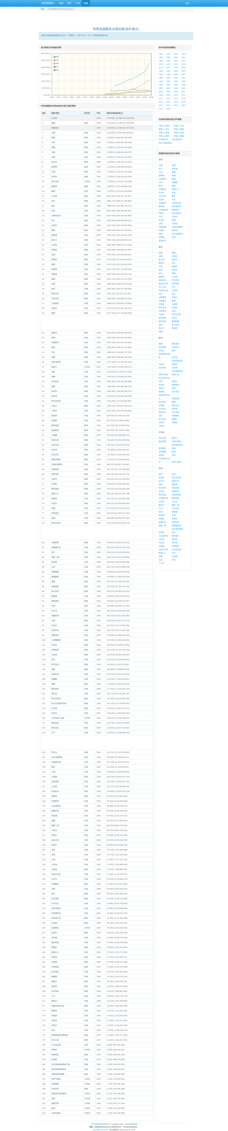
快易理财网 (47, 3)
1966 (176, 57)
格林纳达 (175, 385)
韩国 (173, 175)
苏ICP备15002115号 (100, 1130)
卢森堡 (161, 304)
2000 (161, 88)
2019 (183, 102)
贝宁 (160, 508)
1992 (161, 81)
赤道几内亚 (163, 549)
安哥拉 (161, 477)
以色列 (174, 217)
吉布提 (161, 501)
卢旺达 (161, 539)
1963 (183, 54)
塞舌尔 (161, 505)
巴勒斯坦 (162, 203)
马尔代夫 (162, 196)
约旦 (173, 199)
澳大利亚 (162, 438)
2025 (168, 109)
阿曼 (173, 220)
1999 (183, 85)
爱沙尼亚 (175, 325)
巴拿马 (161, 422)
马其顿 (174, 304)
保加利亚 (162, 280)
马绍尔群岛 (176, 441)
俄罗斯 (161, 277)
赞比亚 (174, 539)
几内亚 (174, 501)
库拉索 (174, 409)
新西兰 (174, 438)
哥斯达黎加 (163, 374)
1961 (168, 54)
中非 (173, 553)
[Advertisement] (116, 18)
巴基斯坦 (162, 189)
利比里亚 (162, 488)
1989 (168, 78)
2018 (176, 102)
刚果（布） (163, 525)
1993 (168, 81)
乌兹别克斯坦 (177, 227)
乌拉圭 (161, 364)
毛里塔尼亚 (163, 498)
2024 (161, 109)
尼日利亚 (175, 508)
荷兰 (160, 294)
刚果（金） (176, 505)
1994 (176, 81)
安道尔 (174, 297)
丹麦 (173, 311)
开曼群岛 (175, 416)
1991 (183, 78)
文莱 (160, 223)
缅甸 (173, 186)
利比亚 (161, 491)
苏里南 (161, 405)
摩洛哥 (161, 515)
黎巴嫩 (161, 206)
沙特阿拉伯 (176, 203)
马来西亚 (162, 179)
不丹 (160, 217)
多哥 (160, 512)
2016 (161, 102)
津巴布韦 (175, 522)
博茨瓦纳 (162, 495)
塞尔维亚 (162, 318)
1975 (183, 64)
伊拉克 (174, 230)
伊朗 (160, 234)
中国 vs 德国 (179, 129)
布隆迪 (161, 519)
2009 (168, 95)
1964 (161, 57)
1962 (176, 54)
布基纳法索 (176, 495)
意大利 (161, 260)
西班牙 (174, 260)
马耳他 (174, 290)
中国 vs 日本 (179, 126)
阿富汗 (161, 213)
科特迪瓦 (175, 546)
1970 (176, 61)
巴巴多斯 (175, 412)
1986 (176, 74)
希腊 (173, 273)
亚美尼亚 (162, 241)
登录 (187, 3)
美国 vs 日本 (164, 129)
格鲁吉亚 (175, 210)
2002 (176, 88)
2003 (183, 88)
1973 (168, 64)
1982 (176, 71)
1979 (183, 68)
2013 (168, 98)
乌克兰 (174, 318)
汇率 (78, 3)
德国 (173, 253)
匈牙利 (174, 270)
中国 (160, 165)
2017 (168, 102)
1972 (161, 64)
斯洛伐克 (162, 321)
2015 (183, 98)
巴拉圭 (161, 350)
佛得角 (174, 484)
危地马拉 (162, 412)
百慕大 (174, 381)
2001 (168, 88)
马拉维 (174, 556)
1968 (161, 61)
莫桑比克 (162, 522)
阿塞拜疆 (162, 227)
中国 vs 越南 (164, 136)
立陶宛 (174, 308)
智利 (173, 350)
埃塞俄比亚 (176, 525)
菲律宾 (161, 175)
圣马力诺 (162, 287)
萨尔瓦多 (162, 419)
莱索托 (174, 519)
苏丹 (173, 560)
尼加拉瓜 (175, 347)
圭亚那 (174, 368)
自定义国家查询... (166, 143)
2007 (183, 92)
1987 (183, 74)
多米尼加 (162, 402)
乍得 (173, 515)
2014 (176, 98)
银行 (69, 3)
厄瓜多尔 (162, 409)
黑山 (173, 294)
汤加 (173, 455)
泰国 (173, 172)
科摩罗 (161, 532)
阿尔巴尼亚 (176, 314)
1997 (168, 85)
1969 (168, 61)
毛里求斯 (175, 488)
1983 (183, 71)
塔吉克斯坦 (176, 213)
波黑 (160, 325)
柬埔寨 (174, 182)
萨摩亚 (161, 455)
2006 (176, 92)
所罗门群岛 (176, 462)
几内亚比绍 (176, 549)
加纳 (160, 484)
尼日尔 (161, 481)
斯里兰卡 (175, 189)
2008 (161, 95)
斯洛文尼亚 (163, 284)
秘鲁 (173, 402)
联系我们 (106, 1124)
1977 (168, 68)
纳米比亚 (175, 481)
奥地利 (174, 266)
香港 (173, 165)
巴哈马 (161, 426)
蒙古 (173, 196)
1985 (168, 74)
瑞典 (160, 331)
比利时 (174, 256)
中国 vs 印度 (179, 133)
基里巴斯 (162, 441)
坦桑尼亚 (175, 491)
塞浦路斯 (175, 321)
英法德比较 (177, 139)
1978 (176, 68)
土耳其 (174, 277)
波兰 (160, 273)
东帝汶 (161, 220)
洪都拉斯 (175, 398)
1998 (176, 85)
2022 (176, 105)
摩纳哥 (174, 328)
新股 (61, 3)
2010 (176, 95)
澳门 (160, 169)
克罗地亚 (175, 284)
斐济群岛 (162, 448)
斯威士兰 (162, 553)
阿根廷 (174, 422)
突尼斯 (161, 546)
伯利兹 (161, 385)
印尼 (160, 182)
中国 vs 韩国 (179, 136)
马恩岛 (161, 314)
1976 (161, 68)
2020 (161, 105)
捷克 (160, 270)
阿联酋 (161, 237)
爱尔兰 (161, 328)
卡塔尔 (174, 223)
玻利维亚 (175, 344)
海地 (173, 388)
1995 (183, 81)
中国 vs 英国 (164, 133)
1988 (161, 78)
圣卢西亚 (175, 392)
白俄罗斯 (162, 297)
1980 (161, 71)
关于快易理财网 (96, 1124)
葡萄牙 (161, 263)
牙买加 (174, 357)
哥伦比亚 (175, 405)
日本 (160, 172)
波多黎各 (162, 347)
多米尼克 (162, 368)
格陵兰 (161, 388)
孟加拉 (161, 199)
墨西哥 (161, 392)
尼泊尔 (161, 193)
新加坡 (174, 169)
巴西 (160, 416)
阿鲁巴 (174, 419)
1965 (168, 57)
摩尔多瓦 (162, 308)
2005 (168, 92)
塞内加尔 (175, 536)
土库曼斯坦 (163, 210)
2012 (161, 98)
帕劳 (173, 452)
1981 (168, 71)
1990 (176, 78)
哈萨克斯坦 (176, 206)
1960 (161, 54)
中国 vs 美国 (164, 126)
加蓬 (160, 556)
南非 (160, 474)
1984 (161, 74)
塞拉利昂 (175, 498)
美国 (160, 344)
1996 (161, 85)
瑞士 (173, 263)
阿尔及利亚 (176, 477)
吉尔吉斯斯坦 (177, 234)
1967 (183, 57)
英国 (160, 253)
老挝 (160, 186)
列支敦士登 (163, 290)
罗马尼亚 (175, 280)
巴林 (173, 237)
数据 (86, 3)
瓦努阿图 (162, 452)
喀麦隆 (174, 512)
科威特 (161, 230)
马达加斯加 (163, 536)
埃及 (173, 474)
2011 (183, 95)
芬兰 (173, 287)
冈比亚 (161, 543)
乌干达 (161, 563)
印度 (173, 193)
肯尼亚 (174, 543)
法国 (160, 256)
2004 (161, 92)
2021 (168, 105)
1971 (183, 61)
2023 (183, 105)
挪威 (173, 301)
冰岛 (160, 266)
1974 (176, 64)
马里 (160, 560)
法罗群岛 (162, 311)
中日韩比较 (163, 139)
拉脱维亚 (162, 301)
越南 (173, 179)
